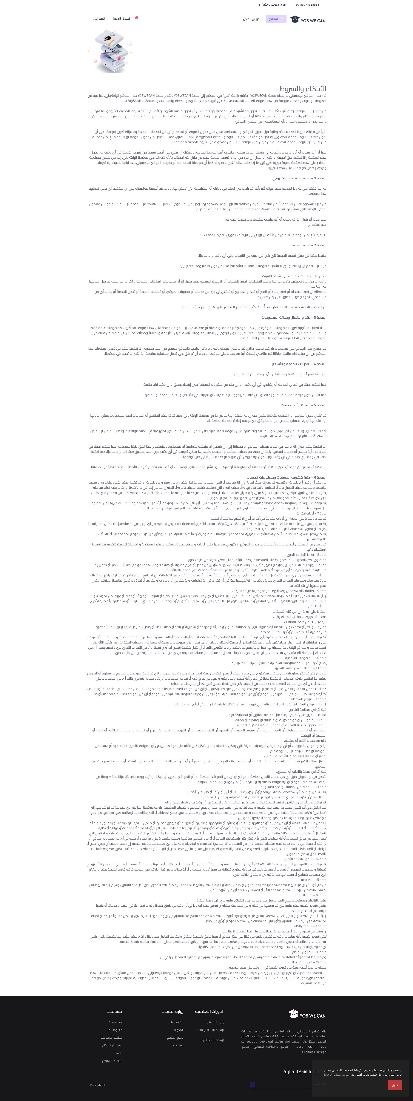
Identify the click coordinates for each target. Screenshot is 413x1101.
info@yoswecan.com (273, 4)
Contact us (115, 1022)
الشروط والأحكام (112, 1045)
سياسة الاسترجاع (112, 1061)
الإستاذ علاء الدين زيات (211, 1030)
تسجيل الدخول (121, 18)
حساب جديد (176, 1045)
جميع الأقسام (215, 1022)
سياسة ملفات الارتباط (337, 1074)
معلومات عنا (114, 1030)
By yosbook (98, 1085)
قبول (395, 1085)
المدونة (178, 1030)
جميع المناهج (175, 1037)
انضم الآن (99, 18)
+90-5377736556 (308, 4)
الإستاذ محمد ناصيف (212, 1040)
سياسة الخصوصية (111, 1037)
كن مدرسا (177, 1022)
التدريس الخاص (252, 19)
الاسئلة (118, 1053)
